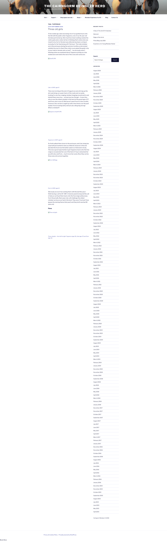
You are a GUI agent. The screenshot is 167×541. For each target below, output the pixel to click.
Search (95, 56)
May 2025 (96, 119)
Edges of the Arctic (98, 37)
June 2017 (96, 427)
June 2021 (96, 271)
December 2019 (98, 330)
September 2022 (98, 223)
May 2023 (96, 197)
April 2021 (96, 278)
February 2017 (97, 440)
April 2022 (96, 239)
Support (53, 17)
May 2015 (96, 508)
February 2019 (97, 362)
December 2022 (98, 213)
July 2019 (96, 346)
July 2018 (96, 385)
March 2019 (96, 359)
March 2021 (96, 281)
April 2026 (96, 83)
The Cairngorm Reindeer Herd (74, 6)
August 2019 (97, 343)
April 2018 (96, 395)
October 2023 (97, 181)
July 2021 (96, 268)
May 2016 (96, 469)
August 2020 (97, 304)
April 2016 (96, 473)
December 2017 (97, 408)
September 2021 (98, 262)
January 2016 (97, 482)
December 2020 (98, 291)
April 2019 (96, 356)
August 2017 (97, 421)
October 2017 (97, 414)
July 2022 (96, 229)
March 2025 (96, 125)
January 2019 (97, 365)
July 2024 (96, 151)
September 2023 (98, 184)
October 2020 (97, 297)
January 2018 (97, 404)
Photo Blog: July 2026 (99, 40)
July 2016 (96, 463)
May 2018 (96, 391)
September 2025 (98, 106)
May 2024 (96, 158)
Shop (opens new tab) (66, 17)
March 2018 (96, 398)
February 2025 (97, 129)
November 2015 (98, 489)
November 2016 (98, 450)
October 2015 (97, 492)
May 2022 (96, 236)
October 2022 (97, 220)
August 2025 (97, 109)
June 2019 (96, 349)
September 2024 (98, 145)
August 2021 (97, 265)
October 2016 (97, 453)
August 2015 (97, 498)
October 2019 (97, 336)
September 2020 (98, 301)
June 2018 (96, 388)
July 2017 (96, 424)
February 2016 (97, 479)
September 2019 (98, 340)
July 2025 (96, 112)
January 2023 (97, 210)
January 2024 (97, 171)
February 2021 (97, 284)
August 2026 (97, 70)
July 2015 (96, 502)
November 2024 (98, 138)
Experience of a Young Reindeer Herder (104, 44)
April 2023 (96, 200)
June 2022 (96, 232)
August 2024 (97, 148)
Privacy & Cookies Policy (50, 535)
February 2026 (97, 90)
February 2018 (97, 401)
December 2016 (98, 447)
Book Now (3, 540)
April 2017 (96, 434)
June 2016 (96, 466)
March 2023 (96, 203)
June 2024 (96, 155)
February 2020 (97, 323)
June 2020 (96, 310)
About (78, 17)
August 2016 (97, 459)
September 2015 (98, 495)
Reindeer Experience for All (93, 17)
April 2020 (96, 317)
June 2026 (96, 77)
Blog (106, 17)
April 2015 (96, 511)
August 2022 (97, 226)
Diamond (95, 34)
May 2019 (96, 353)
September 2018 (98, 378)
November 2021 (98, 255)
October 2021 (97, 258)
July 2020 (96, 307)
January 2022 (97, 249)
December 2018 (98, 369)
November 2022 (98, 216)
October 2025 (97, 103)
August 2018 (97, 382)
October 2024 (97, 142)
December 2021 (97, 252)
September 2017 (98, 417)
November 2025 (98, 99)
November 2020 (98, 294)
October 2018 (97, 375)
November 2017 (98, 411)
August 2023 (97, 187)
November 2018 (98, 372)
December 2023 (98, 174)
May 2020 (96, 314)
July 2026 (96, 74)
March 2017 (96, 437)
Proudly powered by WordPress (67, 535)
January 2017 (97, 443)
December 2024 (98, 135)
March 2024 (96, 164)
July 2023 (96, 190)
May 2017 (96, 430)
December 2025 (98, 96)
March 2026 (96, 87)
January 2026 (97, 93)
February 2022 (97, 245)
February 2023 (97, 207)
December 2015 (98, 486)
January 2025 (97, 132)
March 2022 (96, 242)
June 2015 (96, 505)
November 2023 (98, 177)
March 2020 (96, 320)
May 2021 (96, 275)
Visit (45, 17)
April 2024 (96, 161)
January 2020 (97, 326)
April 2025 (96, 122)
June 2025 (96, 116)
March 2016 (96, 476)
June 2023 (96, 194)
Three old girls (55, 29)
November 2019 (98, 333)
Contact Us (114, 17)
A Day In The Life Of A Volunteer (102, 30)
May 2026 (96, 80)
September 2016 (98, 456)
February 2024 (97, 168)
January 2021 (97, 288)
